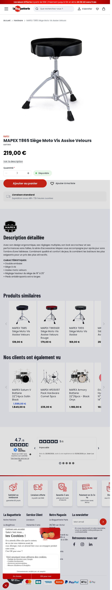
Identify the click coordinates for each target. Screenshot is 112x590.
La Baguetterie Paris (58, 519)
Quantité (8, 167)
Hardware (18, 20)
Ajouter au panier (25, 183)
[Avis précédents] (35, 448)
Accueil (6, 20)
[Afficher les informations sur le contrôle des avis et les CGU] (30, 454)
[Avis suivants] (99, 448)
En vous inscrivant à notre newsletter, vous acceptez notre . (90, 530)
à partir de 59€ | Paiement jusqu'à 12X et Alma (55, 2)
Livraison (30, 519)
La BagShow (9, 525)
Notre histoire (9, 519)
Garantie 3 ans (33, 525)
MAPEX (6, 136)
